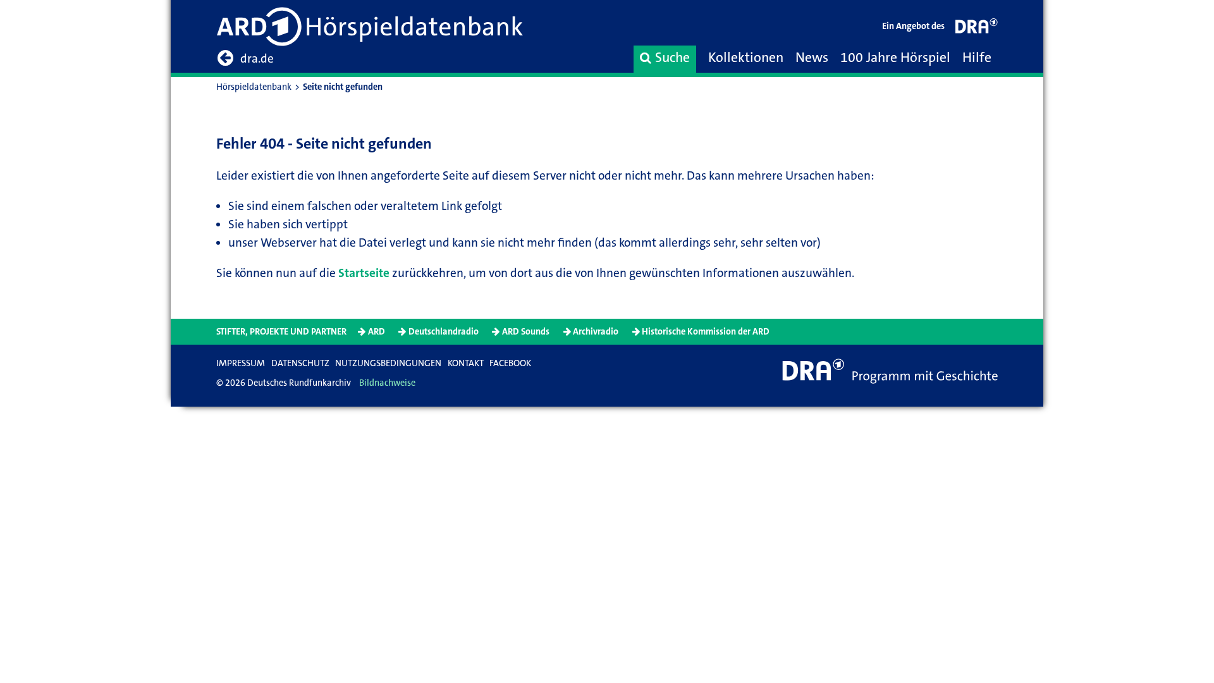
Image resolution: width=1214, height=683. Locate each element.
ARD (376, 332)
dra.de (257, 58)
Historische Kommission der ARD (705, 332)
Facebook (510, 363)
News (811, 57)
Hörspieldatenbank (253, 87)
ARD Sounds (525, 332)
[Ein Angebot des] (976, 28)
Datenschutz (300, 363)
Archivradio (595, 332)
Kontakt (466, 363)
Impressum (240, 363)
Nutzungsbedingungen (388, 363)
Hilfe (976, 57)
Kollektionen (745, 57)
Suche (672, 57)
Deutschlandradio (443, 332)
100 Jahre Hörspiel (895, 57)
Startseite (363, 273)
